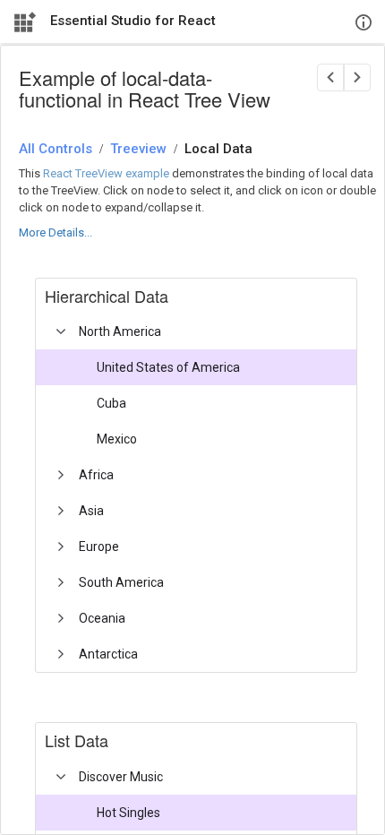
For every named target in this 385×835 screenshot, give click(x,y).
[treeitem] (203, 385)
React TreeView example (106, 173)
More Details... (55, 232)
